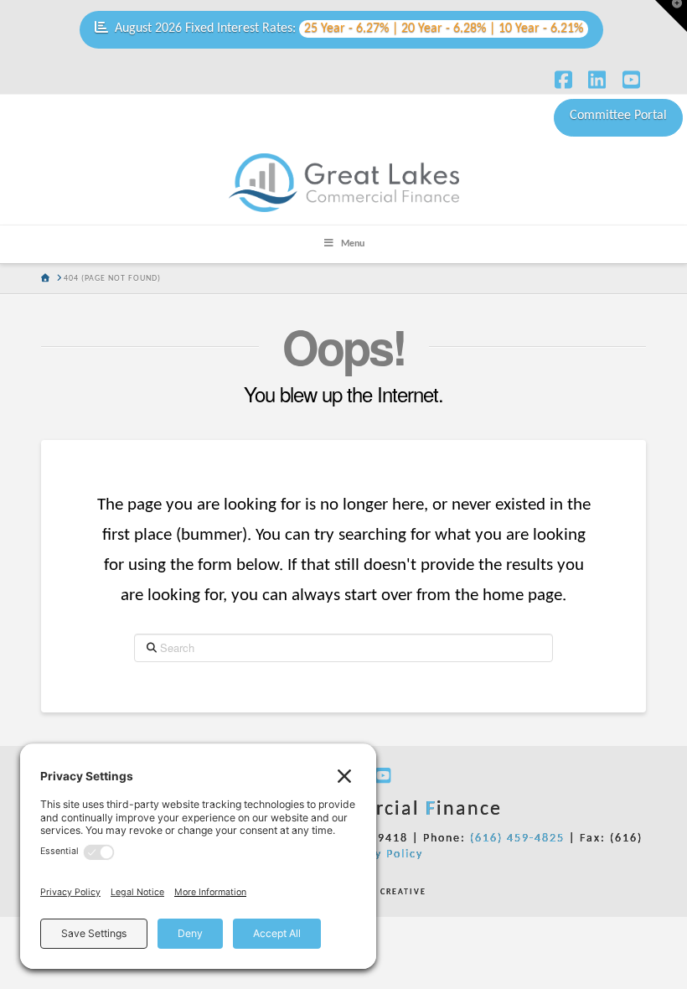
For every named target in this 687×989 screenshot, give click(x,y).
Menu (352, 244)
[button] (671, 16)
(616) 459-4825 (517, 838)
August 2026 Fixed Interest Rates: (349, 28)
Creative (376, 892)
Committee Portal (618, 115)
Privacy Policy (380, 854)
